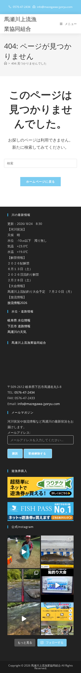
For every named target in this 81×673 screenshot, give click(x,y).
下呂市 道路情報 (18, 326)
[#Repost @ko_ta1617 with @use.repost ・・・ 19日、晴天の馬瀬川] (57, 552)
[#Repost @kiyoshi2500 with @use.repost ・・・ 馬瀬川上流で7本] (23, 585)
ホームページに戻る (40, 181)
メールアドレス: (18, 432)
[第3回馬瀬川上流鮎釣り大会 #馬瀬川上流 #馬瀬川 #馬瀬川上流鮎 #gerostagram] (57, 585)
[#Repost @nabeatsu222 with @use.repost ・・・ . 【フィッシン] (57, 618)
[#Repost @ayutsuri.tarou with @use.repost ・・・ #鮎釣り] (23, 618)
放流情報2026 (17, 303)
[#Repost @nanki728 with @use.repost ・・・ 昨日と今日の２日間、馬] (23, 552)
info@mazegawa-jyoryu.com (39, 404)
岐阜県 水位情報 (18, 320)
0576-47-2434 (24, 392)
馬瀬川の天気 (16, 332)
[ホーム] (5, 63)
